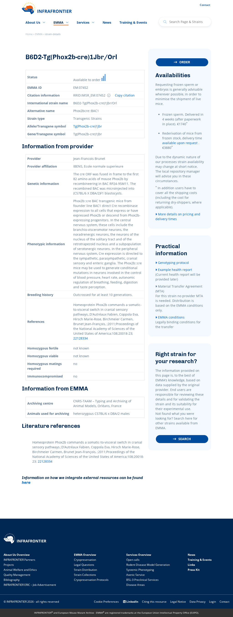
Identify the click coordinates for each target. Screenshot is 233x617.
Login (212, 602)
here (26, 482)
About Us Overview (17, 555)
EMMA (39, 34)
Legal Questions (84, 565)
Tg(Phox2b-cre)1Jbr (87, 126)
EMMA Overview (85, 555)
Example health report (174, 270)
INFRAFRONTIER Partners (19, 560)
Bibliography (12, 580)
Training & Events (133, 22)
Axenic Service (135, 575)
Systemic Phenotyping (140, 570)
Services (83, 22)
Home (29, 34)
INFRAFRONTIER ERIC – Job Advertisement (30, 585)
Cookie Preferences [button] (106, 602)
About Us (32, 22)
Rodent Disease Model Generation (148, 565)
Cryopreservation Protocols (91, 580)
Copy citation (125, 95)
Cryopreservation (85, 560)
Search (184, 439)
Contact (205, 5)
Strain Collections (85, 575)
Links (191, 565)
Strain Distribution (85, 570)
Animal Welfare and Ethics (20, 570)
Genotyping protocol (173, 262)
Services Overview (138, 555)
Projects (9, 565)
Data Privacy (197, 602)
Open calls (132, 560)
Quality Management (17, 575)
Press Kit (194, 570)
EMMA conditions (171, 317)
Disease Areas (135, 585)
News (107, 22)
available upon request (180, 143)
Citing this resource (154, 602)
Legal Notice (178, 602)
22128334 (80, 338)
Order (184, 62)
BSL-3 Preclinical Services (142, 580)
